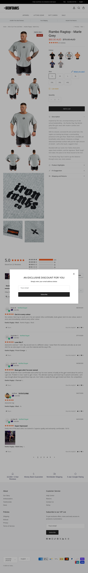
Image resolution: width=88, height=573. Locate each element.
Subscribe (44, 294)
